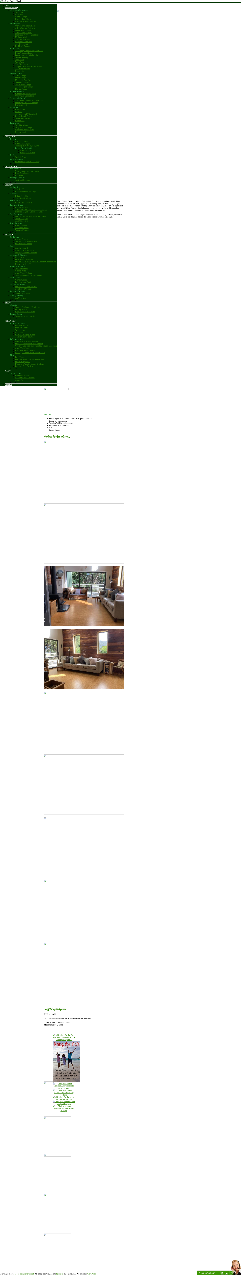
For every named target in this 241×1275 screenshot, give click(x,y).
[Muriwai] (64, 1095)
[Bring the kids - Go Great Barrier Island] (66, 1081)
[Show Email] (222, 1273)
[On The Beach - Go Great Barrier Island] (64, 1040)
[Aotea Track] (64, 1099)
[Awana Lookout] (64, 1104)
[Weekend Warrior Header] (64, 1111)
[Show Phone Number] (226, 1273)
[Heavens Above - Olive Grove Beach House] (64, 1088)
